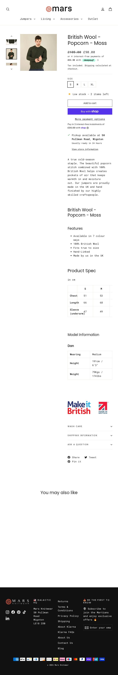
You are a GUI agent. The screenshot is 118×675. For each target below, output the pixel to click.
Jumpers (26, 18)
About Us (64, 637)
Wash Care (75, 426)
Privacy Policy (68, 615)
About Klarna (67, 626)
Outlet (93, 18)
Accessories (70, 18)
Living (47, 18)
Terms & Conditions (65, 608)
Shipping (89, 65)
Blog (61, 648)
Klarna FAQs (66, 631)
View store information (85, 149)
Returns (63, 601)
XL (92, 84)
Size (70, 79)
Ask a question (78, 444)
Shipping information (82, 435)
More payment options (90, 119)
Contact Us (65, 642)
